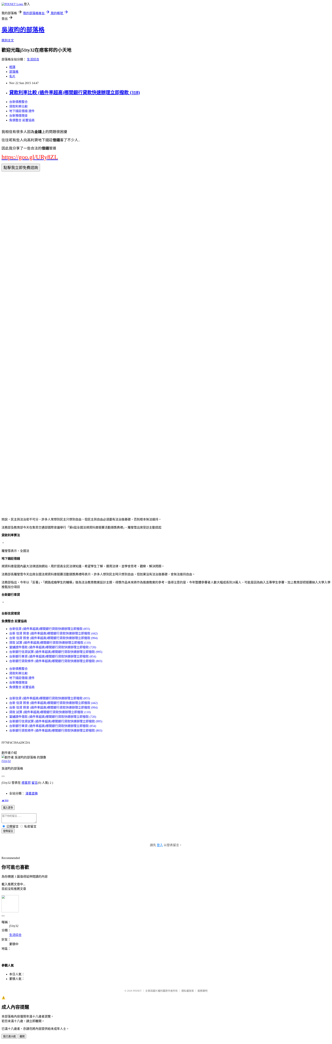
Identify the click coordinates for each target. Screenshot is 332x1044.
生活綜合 (33, 59)
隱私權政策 (187, 990)
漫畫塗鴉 (31, 793)
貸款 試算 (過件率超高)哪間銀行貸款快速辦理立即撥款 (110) (50, 642)
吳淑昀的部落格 (23, 29)
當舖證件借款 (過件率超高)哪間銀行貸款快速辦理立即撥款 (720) (52, 647)
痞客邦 (26, 782)
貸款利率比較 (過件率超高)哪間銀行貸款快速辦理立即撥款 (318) (74, 92)
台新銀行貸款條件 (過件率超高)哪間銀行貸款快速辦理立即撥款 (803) (55, 661)
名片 (12, 76)
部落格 (13, 71)
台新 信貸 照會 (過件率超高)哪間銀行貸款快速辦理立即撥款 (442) (53, 633)
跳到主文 (8, 40)
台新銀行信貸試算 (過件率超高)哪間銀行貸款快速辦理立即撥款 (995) (55, 651)
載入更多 (8, 807)
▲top (5, 800)
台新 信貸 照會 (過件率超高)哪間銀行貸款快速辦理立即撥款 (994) (53, 638)
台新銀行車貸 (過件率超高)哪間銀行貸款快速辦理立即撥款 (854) (52, 656)
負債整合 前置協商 (22, 120)
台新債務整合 (18, 101)
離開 (22, 1036)
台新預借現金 (18, 115)
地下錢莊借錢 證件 (22, 111)
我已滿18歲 (9, 1036)
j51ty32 (6, 761)
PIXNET (137, 990)
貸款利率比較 (18, 106)
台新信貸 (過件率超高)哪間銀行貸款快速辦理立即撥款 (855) (49, 628)
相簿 (12, 67)
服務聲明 (203, 990)
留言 (35, 782)
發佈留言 (8, 831)
